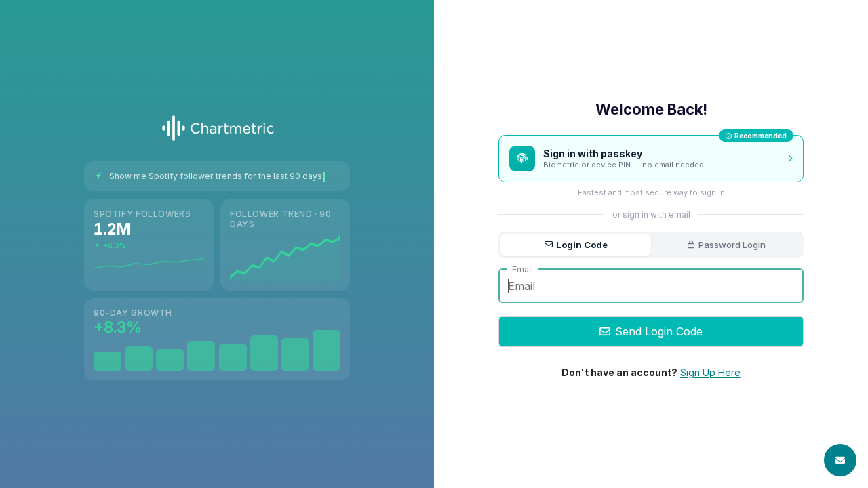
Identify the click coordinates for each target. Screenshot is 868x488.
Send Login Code (659, 331)
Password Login (732, 244)
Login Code (582, 244)
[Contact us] (840, 460)
